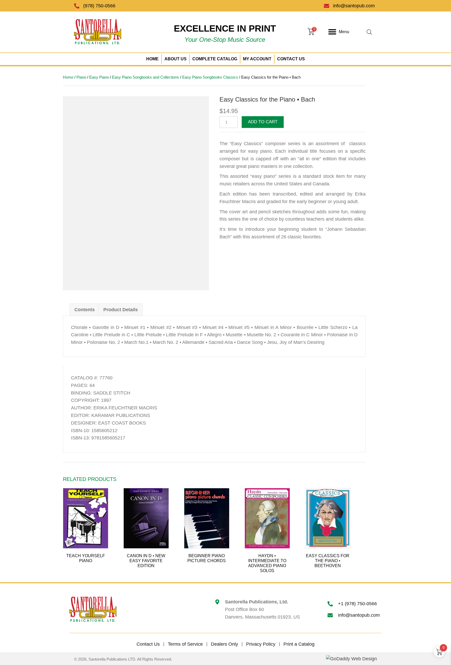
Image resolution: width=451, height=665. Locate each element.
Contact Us (148, 644)
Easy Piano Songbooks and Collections (145, 77)
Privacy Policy (260, 644)
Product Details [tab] (120, 309)
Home (68, 77)
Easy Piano (99, 77)
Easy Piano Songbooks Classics (210, 77)
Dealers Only (224, 644)
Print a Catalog (298, 644)
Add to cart (262, 121)
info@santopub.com (354, 5)
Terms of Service (185, 644)
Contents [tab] (84, 309)
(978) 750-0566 (99, 5)
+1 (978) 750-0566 (357, 603)
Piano (81, 77)
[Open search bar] (369, 32)
